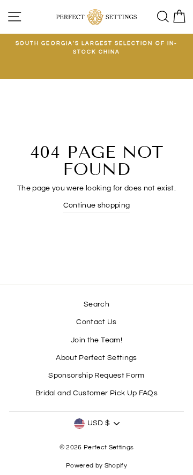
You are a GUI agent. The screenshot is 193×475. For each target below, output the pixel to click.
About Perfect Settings (96, 358)
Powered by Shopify (96, 465)
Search (96, 304)
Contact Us (96, 322)
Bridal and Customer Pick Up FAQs (96, 393)
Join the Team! (96, 340)
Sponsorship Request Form (96, 375)
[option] (96, 48)
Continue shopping (96, 205)
